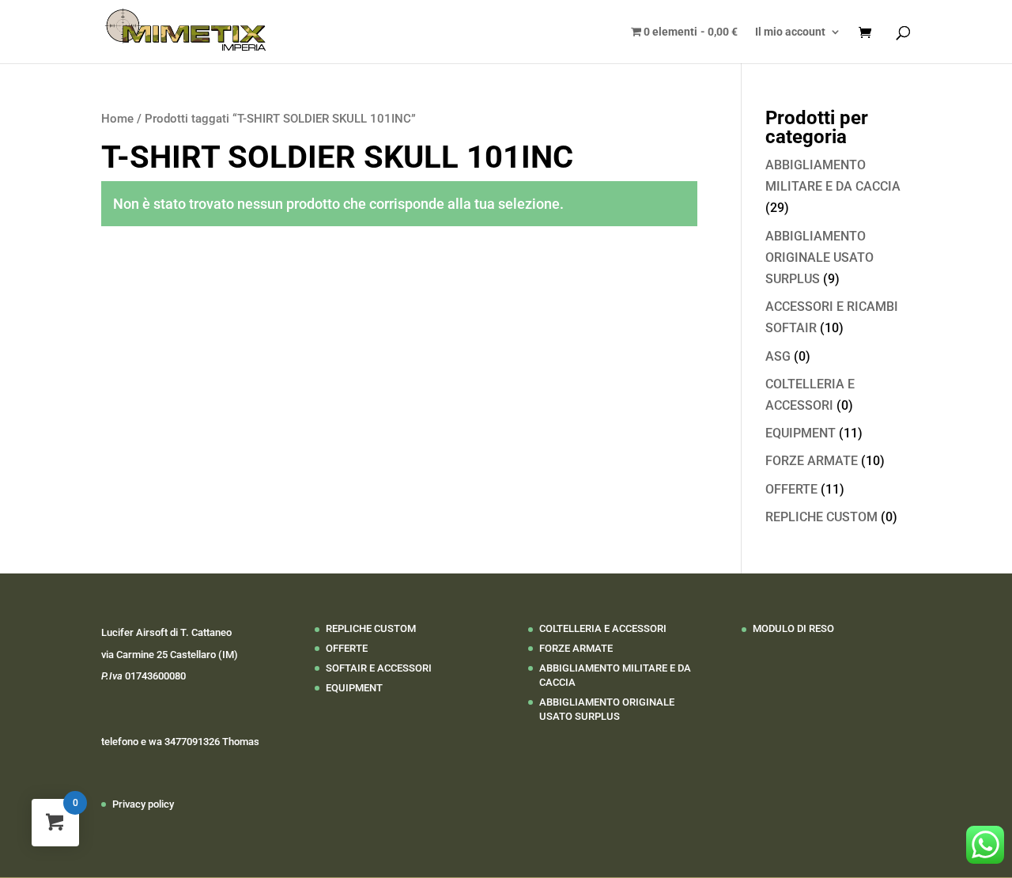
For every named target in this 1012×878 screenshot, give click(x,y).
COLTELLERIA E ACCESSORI (602, 628)
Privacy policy (143, 804)
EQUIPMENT (800, 433)
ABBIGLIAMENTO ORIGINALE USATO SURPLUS (819, 257)
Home (117, 119)
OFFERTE (791, 489)
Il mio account (790, 32)
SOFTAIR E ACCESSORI (379, 668)
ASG (778, 356)
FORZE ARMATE (811, 460)
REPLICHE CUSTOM (821, 516)
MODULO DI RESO (793, 628)
